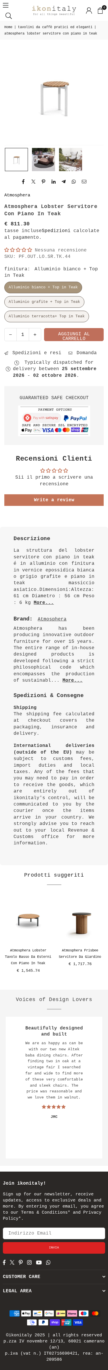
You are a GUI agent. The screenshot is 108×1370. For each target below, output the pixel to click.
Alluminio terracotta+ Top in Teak (47, 316)
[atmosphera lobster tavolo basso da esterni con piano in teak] (28, 919)
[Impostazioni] (89, 10)
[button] (100, 10)
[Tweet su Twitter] (33, 181)
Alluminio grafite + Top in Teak (44, 302)
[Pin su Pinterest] (43, 181)
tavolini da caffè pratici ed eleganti (55, 27)
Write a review (54, 500)
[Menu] (5, 5)
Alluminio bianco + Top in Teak (43, 287)
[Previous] (6, 937)
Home (8, 27)
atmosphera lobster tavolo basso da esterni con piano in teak (28, 957)
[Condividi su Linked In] (54, 181)
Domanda (85, 353)
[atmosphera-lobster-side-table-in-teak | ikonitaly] (70, 159)
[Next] (102, 937)
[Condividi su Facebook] (23, 181)
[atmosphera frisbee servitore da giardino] (79, 919)
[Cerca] (8, 15)
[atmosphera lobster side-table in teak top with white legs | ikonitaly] (16, 159)
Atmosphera (17, 195)
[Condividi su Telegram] (64, 181)
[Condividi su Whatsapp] (74, 181)
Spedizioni (56, 231)
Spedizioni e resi (35, 353)
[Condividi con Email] (84, 181)
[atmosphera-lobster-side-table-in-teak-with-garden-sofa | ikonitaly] (43, 159)
